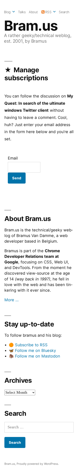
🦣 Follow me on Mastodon (34, 356)
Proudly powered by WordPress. (38, 463)
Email (13, 158)
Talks (22, 12)
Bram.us (31, 25)
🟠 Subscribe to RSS (28, 344)
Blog (7, 12)
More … (11, 299)
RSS (48, 12)
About (33, 12)
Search (64, 12)
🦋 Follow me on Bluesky (32, 350)
